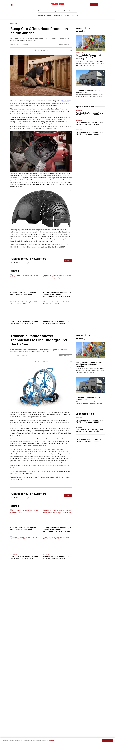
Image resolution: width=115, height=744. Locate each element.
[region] (57, 741)
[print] (71, 50)
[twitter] (41, 50)
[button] (11, 5)
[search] (14, 5)
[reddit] (44, 50)
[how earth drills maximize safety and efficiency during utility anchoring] (90, 43)
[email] (47, 50)
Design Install (58, 15)
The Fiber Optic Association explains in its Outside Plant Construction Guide (38, 449)
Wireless (75, 15)
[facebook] (35, 50)
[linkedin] (38, 50)
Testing (67, 15)
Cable (49, 15)
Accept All (107, 740)
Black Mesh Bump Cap (21, 173)
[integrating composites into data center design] (90, 78)
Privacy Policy (50, 740)
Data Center (41, 15)
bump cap (65, 101)
